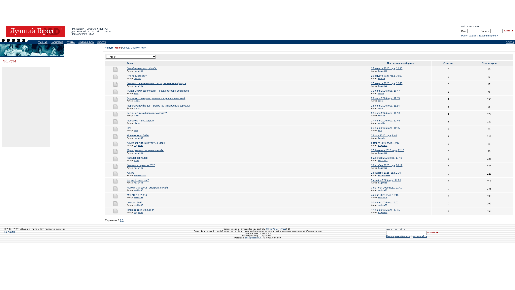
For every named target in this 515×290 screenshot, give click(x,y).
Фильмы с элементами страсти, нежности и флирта (156, 83)
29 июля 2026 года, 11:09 (385, 98)
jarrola (137, 101)
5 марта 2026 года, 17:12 (385, 143)
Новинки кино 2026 (138, 135)
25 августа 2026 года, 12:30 (386, 68)
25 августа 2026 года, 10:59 (386, 76)
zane (380, 101)
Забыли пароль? (488, 35)
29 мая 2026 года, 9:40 (384, 135)
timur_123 (382, 160)
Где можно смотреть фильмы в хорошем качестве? (156, 98)
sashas (381, 116)
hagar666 (138, 71)
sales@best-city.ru (253, 238)
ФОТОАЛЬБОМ (86, 42)
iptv (129, 128)
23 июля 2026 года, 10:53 (385, 113)
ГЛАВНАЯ (42, 42)
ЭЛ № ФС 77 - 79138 (276, 229)
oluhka (137, 123)
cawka (381, 93)
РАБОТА (101, 42)
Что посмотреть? (137, 76)
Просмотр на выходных (140, 120)
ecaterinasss (140, 175)
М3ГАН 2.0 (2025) (137, 195)
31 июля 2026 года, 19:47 (385, 90)
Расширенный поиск (398, 236)
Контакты (9, 232)
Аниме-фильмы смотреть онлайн (146, 143)
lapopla (381, 138)
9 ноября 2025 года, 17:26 (386, 180)
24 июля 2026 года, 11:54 (385, 105)
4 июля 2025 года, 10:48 (385, 195)
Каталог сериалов (137, 157)
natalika (381, 123)
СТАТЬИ (71, 42)
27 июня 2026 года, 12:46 (385, 120)
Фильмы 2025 (134, 202)
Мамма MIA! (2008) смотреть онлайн (148, 187)
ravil (136, 130)
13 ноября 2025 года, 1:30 (386, 172)
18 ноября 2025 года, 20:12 (386, 165)
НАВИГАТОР (57, 42)
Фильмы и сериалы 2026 (141, 165)
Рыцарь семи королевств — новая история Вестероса (158, 90)
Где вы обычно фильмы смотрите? (147, 113)
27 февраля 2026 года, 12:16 (387, 150)
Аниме (130, 172)
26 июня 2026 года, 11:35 (385, 128)
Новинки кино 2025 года (140, 210)
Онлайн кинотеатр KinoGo (142, 68)
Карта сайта (420, 236)
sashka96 (138, 190)
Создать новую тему (134, 47)
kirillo (136, 93)
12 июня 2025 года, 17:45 (385, 210)
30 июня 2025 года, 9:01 (385, 202)
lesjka (136, 160)
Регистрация (468, 35)
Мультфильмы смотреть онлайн (145, 150)
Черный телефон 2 (138, 180)
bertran (137, 78)
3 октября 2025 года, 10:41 (386, 187)
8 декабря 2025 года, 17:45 (386, 157)
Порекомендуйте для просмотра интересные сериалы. (158, 105)
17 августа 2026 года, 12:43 (386, 83)
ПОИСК (510, 42)
